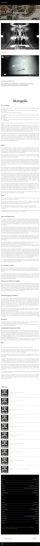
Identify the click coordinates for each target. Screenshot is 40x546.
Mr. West (34, 538)
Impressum (37, 544)
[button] (2, 544)
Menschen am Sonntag (8, 538)
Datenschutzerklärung (4, 544)
